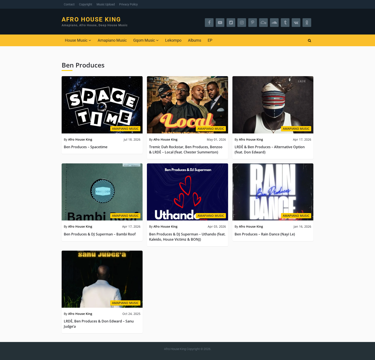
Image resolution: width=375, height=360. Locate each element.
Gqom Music (144, 40)
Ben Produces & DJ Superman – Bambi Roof (100, 234)
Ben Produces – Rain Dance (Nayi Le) (265, 234)
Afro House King (91, 19)
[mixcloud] (263, 22)
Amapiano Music (112, 40)
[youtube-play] (220, 22)
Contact (69, 4)
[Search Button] (309, 40)
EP (210, 40)
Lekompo (173, 40)
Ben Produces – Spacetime (85, 147)
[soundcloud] (274, 22)
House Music (76, 40)
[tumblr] (285, 22)
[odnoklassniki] (307, 22)
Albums (194, 40)
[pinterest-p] (252, 22)
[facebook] (209, 22)
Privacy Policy (128, 4)
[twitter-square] (231, 22)
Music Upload (106, 4)
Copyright (85, 4)
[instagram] (241, 22)
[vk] (296, 22)
